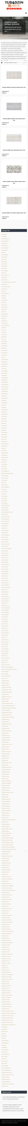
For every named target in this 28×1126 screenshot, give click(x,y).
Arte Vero (3, 1058)
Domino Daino (4, 551)
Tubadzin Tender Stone (7, 954)
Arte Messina (4, 389)
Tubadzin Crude (5, 756)
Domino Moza (4, 617)
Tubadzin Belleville (5, 710)
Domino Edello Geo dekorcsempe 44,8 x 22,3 (14, 87)
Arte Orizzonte (5, 1049)
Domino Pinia (4, 635)
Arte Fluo (3, 330)
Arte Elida (3, 298)
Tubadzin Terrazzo (5, 958)
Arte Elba (3, 295)
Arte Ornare (4, 416)
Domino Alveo (4, 514)
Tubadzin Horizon (5, 790)
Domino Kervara (5, 601)
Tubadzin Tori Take (5, 986)
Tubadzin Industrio (5, 801)
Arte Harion (4, 343)
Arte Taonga (4, 1056)
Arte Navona (4, 398)
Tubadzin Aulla (5, 701)
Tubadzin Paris (5, 881)
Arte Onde (3, 405)
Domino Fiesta (4, 573)
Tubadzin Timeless (5, 963)
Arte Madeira (4, 371)
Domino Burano (5, 539)
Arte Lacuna (4, 366)
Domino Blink (4, 532)
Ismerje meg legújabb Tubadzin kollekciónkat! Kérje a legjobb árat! (12, 29)
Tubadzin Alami (5, 683)
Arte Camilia (4, 266)
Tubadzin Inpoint (5, 803)
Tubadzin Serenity (5, 926)
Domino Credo (4, 546)
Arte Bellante (4, 250)
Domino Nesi (4, 619)
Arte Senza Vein (5, 1054)
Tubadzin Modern (5, 835)
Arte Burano (4, 264)
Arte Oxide (3, 418)
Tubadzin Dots (4, 760)
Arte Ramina (4, 441)
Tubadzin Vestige (5, 1002)
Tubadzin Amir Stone (6, 689)
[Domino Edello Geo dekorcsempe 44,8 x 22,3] (14, 75)
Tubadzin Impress (5, 1079)
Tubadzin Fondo (5, 774)
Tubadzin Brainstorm (6, 730)
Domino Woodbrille (5, 676)
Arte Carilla (4, 268)
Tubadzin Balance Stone (7, 703)
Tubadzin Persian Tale (6, 899)
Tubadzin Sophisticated (7, 942)
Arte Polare (4, 434)
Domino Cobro (4, 541)
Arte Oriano (4, 412)
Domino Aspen (4, 523)
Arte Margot (4, 380)
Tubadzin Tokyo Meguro (7, 974)
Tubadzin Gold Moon (6, 781)
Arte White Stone (5, 505)
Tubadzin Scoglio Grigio (6, 922)
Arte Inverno (4, 352)
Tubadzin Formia (5, 776)
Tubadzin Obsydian (6, 869)
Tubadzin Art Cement (6, 696)
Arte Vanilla (4, 1063)
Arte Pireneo (4, 432)
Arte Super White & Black (7, 473)
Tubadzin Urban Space (6, 995)
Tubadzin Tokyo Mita (6, 976)
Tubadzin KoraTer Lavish (7, 1015)
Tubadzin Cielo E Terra (6, 744)
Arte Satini (3, 462)
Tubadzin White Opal (6, 1004)
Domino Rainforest (5, 1068)
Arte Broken (4, 261)
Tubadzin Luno (4, 822)
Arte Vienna (4, 498)
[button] (26, 13)
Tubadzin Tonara (5, 981)
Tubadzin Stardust (5, 945)
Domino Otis (4, 628)
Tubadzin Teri (4, 1086)
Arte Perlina (4, 425)
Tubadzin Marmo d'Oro (6, 828)
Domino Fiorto (4, 578)
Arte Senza (4, 466)
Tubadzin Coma (5, 749)
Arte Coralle (4, 279)
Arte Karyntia (4, 364)
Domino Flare (4, 580)
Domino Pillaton (5, 633)
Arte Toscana (4, 478)
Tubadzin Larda (5, 812)
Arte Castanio (4, 270)
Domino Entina (4, 569)
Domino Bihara (4, 530)
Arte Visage (4, 503)
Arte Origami (4, 414)
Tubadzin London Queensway (8, 819)
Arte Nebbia (4, 1047)
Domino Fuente (5, 582)
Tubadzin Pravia (5, 910)
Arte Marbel (4, 373)
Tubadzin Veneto (5, 999)
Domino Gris (4, 589)
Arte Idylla (3, 348)
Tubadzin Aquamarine (6, 692)
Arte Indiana (4, 350)
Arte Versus (4, 489)
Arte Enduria (4, 300)
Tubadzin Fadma (5, 771)
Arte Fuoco (4, 332)
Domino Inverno (5, 596)
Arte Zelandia (4, 507)
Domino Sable (4, 644)
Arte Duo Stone (5, 293)
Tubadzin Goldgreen (6, 783)
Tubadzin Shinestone (6, 933)
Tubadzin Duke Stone (6, 762)
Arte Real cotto (5, 443)
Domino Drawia (5, 555)
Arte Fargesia (4, 314)
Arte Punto (4, 439)
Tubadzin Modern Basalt (7, 838)
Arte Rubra (4, 450)
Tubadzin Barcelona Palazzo (8, 705)
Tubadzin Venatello (6, 997)
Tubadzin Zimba (5, 1008)
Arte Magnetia (4, 1043)
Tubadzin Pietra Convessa (7, 1084)
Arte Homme (4, 345)
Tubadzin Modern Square (7, 842)
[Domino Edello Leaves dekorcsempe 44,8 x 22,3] (14, 169)
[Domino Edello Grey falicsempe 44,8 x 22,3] (14, 137)
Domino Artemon (5, 521)
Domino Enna (4, 566)
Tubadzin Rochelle (5, 917)
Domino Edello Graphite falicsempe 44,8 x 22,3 (14, 119)
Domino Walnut (5, 671)
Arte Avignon (4, 245)
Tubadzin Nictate (5, 865)
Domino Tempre (5, 658)
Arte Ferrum (4, 320)
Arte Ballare (4, 1027)
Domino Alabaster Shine (7, 512)
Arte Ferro (3, 318)
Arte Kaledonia (4, 1040)
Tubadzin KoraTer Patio (7, 1020)
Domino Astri (4, 525)
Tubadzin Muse (5, 860)
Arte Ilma (3, 1038)
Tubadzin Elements (6, 769)
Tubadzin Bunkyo (5, 735)
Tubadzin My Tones (6, 863)
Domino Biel (4, 528)
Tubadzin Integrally (5, 806)
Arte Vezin (3, 494)
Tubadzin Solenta (5, 938)
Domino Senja (4, 651)
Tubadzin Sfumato (5, 929)
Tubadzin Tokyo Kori (6, 972)
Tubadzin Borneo (5, 728)
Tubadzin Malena (5, 826)
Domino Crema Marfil (6, 548)
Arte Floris (3, 327)
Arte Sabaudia (4, 453)
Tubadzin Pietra (5, 901)
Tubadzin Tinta (5, 967)
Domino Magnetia (5, 607)
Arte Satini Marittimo (6, 1070)
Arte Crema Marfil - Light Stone (8, 282)
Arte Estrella (4, 307)
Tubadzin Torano (5, 983)
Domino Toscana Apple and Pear (9, 669)
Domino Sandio (5, 648)
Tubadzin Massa (5, 831)
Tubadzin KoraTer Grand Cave (8, 1013)
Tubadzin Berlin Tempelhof (7, 717)
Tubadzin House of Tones (7, 792)
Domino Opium (5, 626)
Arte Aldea (4, 236)
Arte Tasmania (5, 475)
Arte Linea (3, 368)
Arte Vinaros (4, 500)
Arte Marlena (4, 382)
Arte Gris (3, 339)
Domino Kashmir (5, 598)
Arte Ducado (4, 289)
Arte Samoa (4, 459)
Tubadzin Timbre (5, 961)
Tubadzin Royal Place (6, 920)
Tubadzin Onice (5, 872)
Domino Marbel (5, 610)
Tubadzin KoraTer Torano (7, 1022)
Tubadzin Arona (5, 694)
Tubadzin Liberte (5, 815)
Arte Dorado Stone (5, 286)
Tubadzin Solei (4, 936)
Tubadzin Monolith (5, 851)
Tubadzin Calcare (5, 740)
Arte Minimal (4, 391)
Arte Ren (3, 448)
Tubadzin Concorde (6, 751)
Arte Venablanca (5, 487)
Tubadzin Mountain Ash (7, 856)
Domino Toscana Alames (7, 667)
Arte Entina (4, 304)
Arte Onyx (3, 407)
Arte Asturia (4, 243)
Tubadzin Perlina (5, 897)
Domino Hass (4, 594)
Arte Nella (3, 400)
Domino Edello (4, 560)
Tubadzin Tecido (5, 951)
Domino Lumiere (5, 605)
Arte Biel (3, 252)
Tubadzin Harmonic (6, 787)
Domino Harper (5, 592)
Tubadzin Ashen (5, 699)
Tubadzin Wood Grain (6, 1006)
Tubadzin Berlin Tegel (6, 715)
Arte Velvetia (4, 484)
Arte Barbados (4, 248)
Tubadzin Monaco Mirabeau (8, 847)
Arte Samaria (4, 457)
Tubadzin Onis (4, 874)
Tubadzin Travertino (6, 990)
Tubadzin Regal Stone (6, 915)
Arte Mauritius (4, 387)
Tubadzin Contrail (5, 753)
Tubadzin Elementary (6, 767)
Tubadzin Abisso (5, 680)
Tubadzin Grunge (5, 785)
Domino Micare (5, 614)
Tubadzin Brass (5, 733)
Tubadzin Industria (5, 799)
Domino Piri (4, 637)
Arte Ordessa (4, 409)
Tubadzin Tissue (5, 970)
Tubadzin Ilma (4, 797)
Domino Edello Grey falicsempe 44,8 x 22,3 (14, 150)
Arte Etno (3, 311)
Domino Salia (4, 646)
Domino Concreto (5, 544)
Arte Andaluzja (5, 241)
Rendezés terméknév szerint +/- (11, 62)
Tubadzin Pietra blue (6, 904)
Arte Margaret (4, 377)
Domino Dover (4, 553)
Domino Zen (4, 678)
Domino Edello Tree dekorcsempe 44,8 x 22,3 (14, 213)
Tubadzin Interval (5, 808)
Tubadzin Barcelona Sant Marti (8, 708)
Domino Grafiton (5, 585)
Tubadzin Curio (5, 758)
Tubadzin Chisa (5, 742)
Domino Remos (5, 642)
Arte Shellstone (5, 471)
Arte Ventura (4, 1061)
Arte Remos (4, 446)
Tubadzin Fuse (4, 778)
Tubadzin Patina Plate (6, 894)
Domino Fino (4, 576)
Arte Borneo (4, 1029)
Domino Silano (4, 653)
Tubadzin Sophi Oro (6, 940)
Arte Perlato (4, 1052)
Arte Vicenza (4, 496)
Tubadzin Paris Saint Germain (8, 890)
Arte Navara (4, 396)
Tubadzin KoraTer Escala (7, 1011)
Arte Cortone (4, 1031)
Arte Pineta (4, 428)
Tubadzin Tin (4, 965)
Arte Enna (3, 302)
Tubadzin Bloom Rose (6, 1072)
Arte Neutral (4, 402)
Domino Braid (4, 537)
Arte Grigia (3, 336)
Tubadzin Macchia (5, 824)
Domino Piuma (4, 639)
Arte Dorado (4, 284)
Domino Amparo (5, 519)
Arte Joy (3, 357)
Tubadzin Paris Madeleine (7, 885)
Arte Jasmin (4, 355)
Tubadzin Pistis (5, 906)
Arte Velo (3, 482)
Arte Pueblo (4, 437)
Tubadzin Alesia (5, 685)
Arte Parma (4, 421)
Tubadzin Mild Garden (6, 833)
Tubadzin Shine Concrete (7, 931)
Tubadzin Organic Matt (6, 879)
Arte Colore (4, 277)
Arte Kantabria (4, 359)
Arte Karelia (4, 361)
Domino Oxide (4, 630)
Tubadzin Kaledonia (6, 810)
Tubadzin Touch (5, 988)
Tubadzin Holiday (5, 1077)
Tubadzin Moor (5, 853)
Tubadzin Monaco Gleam (7, 844)
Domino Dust (4, 557)
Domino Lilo (4, 603)
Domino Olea (4, 623)
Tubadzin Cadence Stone (7, 1074)
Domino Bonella (5, 535)
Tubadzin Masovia (5, 1081)
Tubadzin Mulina (5, 858)
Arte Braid (3, 259)
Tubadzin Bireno (5, 719)
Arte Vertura (4, 491)
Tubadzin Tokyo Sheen (6, 979)
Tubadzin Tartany (5, 949)
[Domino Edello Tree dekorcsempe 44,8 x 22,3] (14, 200)
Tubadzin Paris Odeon (6, 888)
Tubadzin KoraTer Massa (7, 1017)
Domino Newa (4, 621)
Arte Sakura (4, 455)
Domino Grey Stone (6, 587)
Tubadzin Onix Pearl (6, 876)
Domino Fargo (4, 571)
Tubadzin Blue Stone (6, 724)
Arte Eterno (4, 309)
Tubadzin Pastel (5, 892)
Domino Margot (5, 612)
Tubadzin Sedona (5, 924)
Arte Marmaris (4, 384)
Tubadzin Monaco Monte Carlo (8, 849)
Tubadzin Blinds (5, 721)
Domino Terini (4, 660)
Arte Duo (3, 291)
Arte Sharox (4, 469)
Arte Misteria (4, 393)
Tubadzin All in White (6, 687)
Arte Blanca (4, 257)
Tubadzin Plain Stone (6, 908)
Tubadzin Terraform (6, 956)
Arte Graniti (4, 334)
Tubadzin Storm (5, 947)
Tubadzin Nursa (5, 867)
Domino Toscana (5, 664)
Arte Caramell (4, 1065)
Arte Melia (3, 1045)
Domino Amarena (5, 516)
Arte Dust (3, 1033)
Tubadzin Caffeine (5, 737)
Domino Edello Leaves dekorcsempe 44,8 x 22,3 (14, 182)
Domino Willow (4, 673)
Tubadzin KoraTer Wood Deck (8, 1024)
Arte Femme (4, 316)
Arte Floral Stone (5, 325)
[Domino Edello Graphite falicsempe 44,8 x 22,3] (14, 106)
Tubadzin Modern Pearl (6, 840)
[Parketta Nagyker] (14, 5)
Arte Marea (4, 375)
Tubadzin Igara (5, 794)
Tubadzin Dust (4, 765)
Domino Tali (4, 655)
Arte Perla (3, 423)
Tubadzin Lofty (5, 817)
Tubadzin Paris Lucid (6, 883)
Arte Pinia (3, 430)
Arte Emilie (4, 1036)
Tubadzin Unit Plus (5, 992)
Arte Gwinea (4, 341)
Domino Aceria (4, 509)
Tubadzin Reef (4, 913)
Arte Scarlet (4, 464)
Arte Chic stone (5, 275)
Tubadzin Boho (5, 726)
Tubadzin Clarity (5, 746)
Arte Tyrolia (4, 480)
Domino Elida (4, 562)
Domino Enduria (5, 564)
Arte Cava (3, 273)
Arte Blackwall (4, 254)
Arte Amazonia (5, 238)
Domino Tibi (4, 662)
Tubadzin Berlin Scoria (6, 712)
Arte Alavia (4, 234)
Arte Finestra (4, 323)
